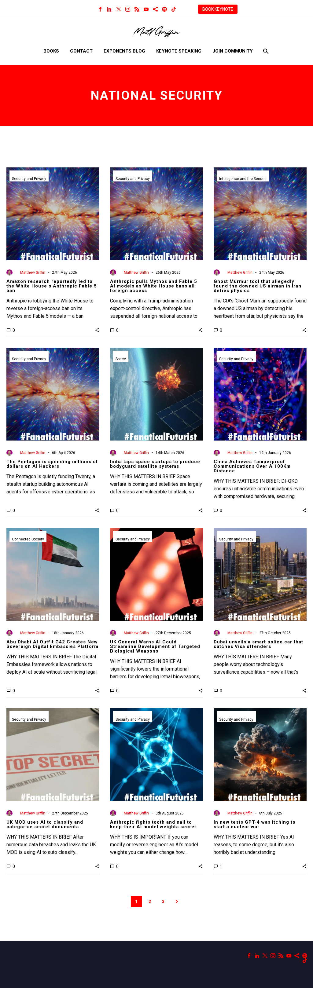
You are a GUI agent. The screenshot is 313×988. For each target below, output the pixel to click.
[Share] (155, 9)
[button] (97, 330)
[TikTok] (173, 9)
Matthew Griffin (32, 272)
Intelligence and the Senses (243, 179)
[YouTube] (146, 9)
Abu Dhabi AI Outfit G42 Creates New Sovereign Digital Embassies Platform (52, 644)
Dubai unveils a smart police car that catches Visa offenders (258, 644)
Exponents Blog (124, 51)
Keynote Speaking (178, 51)
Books (51, 51)
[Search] (265, 51)
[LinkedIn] (109, 9)
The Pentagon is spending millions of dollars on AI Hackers (52, 464)
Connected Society (28, 539)
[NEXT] (176, 901)
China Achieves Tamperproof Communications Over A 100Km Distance (252, 466)
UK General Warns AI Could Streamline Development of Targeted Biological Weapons (155, 646)
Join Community (232, 51)
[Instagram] (127, 9)
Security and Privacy (29, 179)
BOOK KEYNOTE (217, 9)
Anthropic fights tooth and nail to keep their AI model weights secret (153, 824)
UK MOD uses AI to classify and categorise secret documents (44, 824)
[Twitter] (118, 9)
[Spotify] (164, 9)
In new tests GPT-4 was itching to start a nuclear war (255, 824)
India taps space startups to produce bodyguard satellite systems (155, 464)
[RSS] (137, 9)
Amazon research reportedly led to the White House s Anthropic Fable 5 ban (51, 286)
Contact (81, 51)
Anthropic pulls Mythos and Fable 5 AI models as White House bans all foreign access (153, 286)
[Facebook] (100, 9)
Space (121, 359)
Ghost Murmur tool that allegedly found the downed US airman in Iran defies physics (257, 286)
